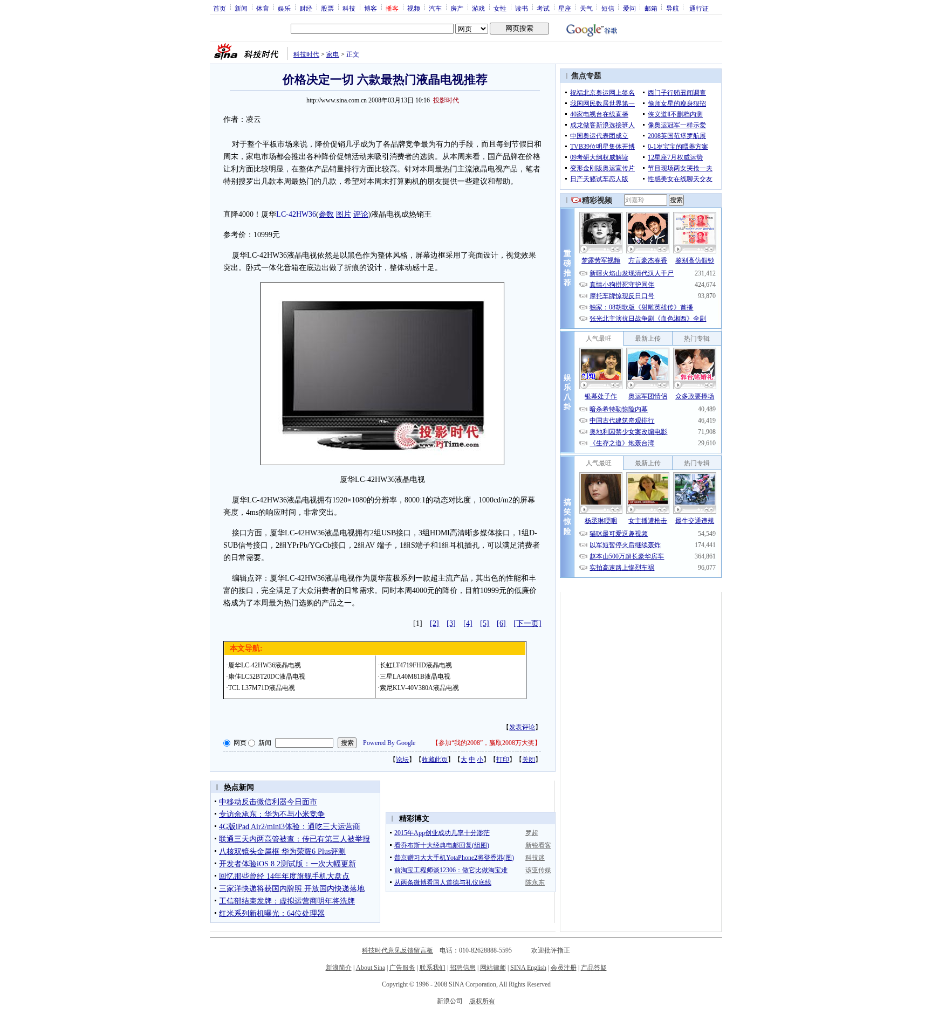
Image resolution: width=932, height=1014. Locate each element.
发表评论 (522, 727)
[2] (434, 623)
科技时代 (306, 54)
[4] (467, 623)
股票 (327, 8)
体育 (262, 8)
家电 (332, 54)
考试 (543, 8)
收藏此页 (435, 759)
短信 (607, 8)
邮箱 (651, 8)
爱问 (629, 8)
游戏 (478, 8)
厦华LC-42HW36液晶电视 (264, 665)
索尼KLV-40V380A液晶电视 (419, 688)
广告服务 (402, 967)
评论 (360, 214)
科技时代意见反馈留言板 (397, 950)
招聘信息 (463, 967)
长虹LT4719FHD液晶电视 (416, 665)
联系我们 (433, 967)
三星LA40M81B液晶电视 (415, 676)
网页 (240, 743)
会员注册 (564, 967)
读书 (521, 8)
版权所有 (482, 1001)
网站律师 (493, 967)
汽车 (435, 8)
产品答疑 (594, 967)
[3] (451, 623)
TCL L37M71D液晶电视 (261, 688)
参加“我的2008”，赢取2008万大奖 (486, 743)
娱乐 (284, 8)
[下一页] (527, 623)
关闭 (528, 759)
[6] (501, 623)
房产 (456, 8)
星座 (564, 8)
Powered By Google (389, 743)
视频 (413, 8)
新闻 (241, 8)
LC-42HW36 (296, 214)
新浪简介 (339, 967)
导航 (672, 8)
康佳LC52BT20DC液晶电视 (266, 676)
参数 (326, 214)
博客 (370, 8)
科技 (348, 8)
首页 (219, 8)
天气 (586, 8)
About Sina (370, 967)
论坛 (402, 759)
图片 (343, 214)
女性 (500, 8)
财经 (305, 8)
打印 (502, 759)
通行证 (699, 8)
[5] (484, 623)
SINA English (528, 967)
